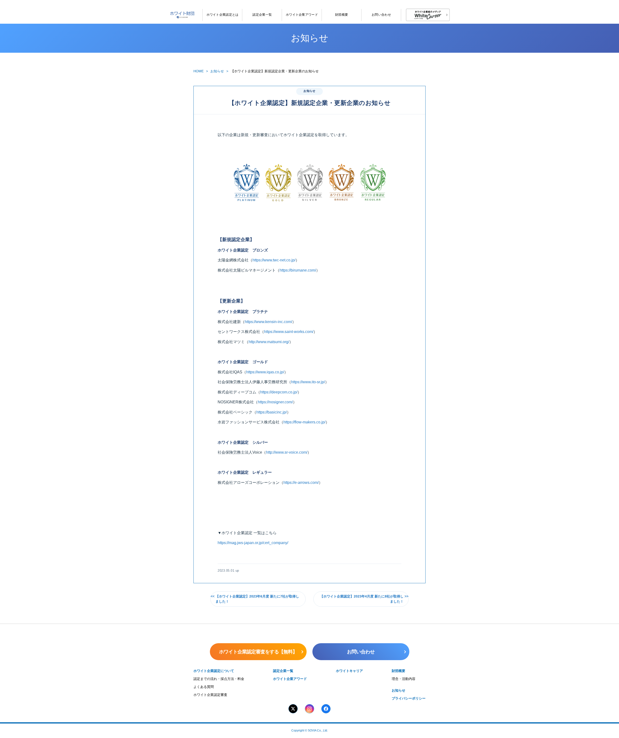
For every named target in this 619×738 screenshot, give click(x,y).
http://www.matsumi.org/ (269, 342)
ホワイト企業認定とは (222, 14)
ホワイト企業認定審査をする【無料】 (258, 651)
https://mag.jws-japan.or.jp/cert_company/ (253, 543)
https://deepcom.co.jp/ (278, 392)
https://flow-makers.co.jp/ (304, 422)
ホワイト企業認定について (213, 671)
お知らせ (217, 71)
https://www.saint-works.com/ (288, 332)
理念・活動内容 (403, 679)
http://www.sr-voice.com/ (286, 452)
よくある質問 (203, 687)
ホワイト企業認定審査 (210, 695)
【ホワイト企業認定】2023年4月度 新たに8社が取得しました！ (362, 599)
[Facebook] (326, 708)
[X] (293, 708)
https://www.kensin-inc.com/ (268, 322)
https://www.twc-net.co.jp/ (273, 260)
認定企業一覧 (262, 14)
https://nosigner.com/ (275, 402)
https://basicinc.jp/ (271, 412)
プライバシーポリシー (409, 698)
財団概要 (341, 14)
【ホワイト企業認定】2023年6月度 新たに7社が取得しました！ (257, 599)
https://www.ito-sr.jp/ (308, 382)
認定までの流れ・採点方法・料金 (218, 679)
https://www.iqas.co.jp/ (265, 372)
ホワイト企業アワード (302, 14)
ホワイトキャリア (349, 671)
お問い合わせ (381, 14)
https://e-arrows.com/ (301, 482)
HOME (198, 71)
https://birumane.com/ (298, 270)
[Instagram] (309, 708)
